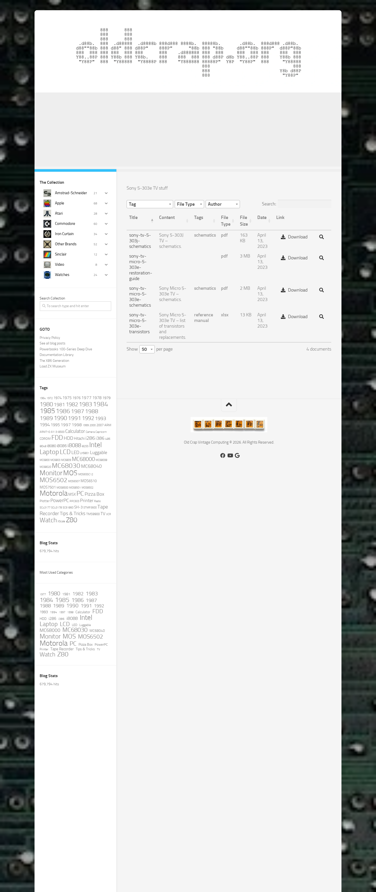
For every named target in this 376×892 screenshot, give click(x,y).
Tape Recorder (62, 649)
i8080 (51, 446)
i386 (100, 438)
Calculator (75, 431)
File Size (244, 221)
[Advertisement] (188, 131)
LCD (65, 452)
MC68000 (83, 459)
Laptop (49, 452)
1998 (77, 424)
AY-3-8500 (57, 432)
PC (80, 493)
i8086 (62, 445)
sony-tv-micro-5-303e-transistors (139, 323)
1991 (74, 418)
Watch (48, 520)
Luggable (98, 452)
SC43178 (56, 507)
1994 (45, 424)
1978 (97, 397)
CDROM (45, 439)
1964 (43, 398)
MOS (70, 473)
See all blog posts (52, 343)
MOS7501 (48, 487)
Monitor (51, 473)
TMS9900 (93, 514)
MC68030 (66, 466)
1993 (100, 418)
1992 (88, 418)
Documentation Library (57, 355)
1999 (86, 425)
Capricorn (101, 432)
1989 (46, 418)
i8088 (74, 445)
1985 (47, 411)
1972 (50, 398)
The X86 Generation (54, 360)
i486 (107, 439)
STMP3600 (90, 507)
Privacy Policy (50, 337)
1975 (67, 397)
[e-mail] (237, 455)
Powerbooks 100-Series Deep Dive (66, 349)
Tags (198, 217)
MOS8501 (75, 487)
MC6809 (66, 460)
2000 (93, 425)
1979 (106, 398)
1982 (72, 404)
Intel (95, 445)
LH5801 (84, 453)
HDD (68, 438)
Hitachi (79, 438)
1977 (86, 397)
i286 (90, 438)
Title (133, 217)
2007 (100, 425)
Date (262, 217)
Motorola (54, 493)
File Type (225, 221)
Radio (97, 501)
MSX (72, 494)
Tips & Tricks (72, 513)
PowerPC (59, 500)
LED (75, 452)
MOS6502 (53, 480)
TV (103, 513)
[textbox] (134, 204)
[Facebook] (222, 455)
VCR (108, 514)
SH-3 (78, 507)
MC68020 (45, 467)
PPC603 (74, 501)
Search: (269, 204)
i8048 (43, 446)
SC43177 (45, 507)
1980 (46, 404)
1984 (100, 404)
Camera (90, 432)
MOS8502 (87, 487)
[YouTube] (230, 455)
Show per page (150, 349)
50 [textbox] (144, 349)
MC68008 (101, 460)
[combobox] (150, 204)
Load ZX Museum (53, 366)
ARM (107, 425)
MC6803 (55, 460)
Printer (86, 500)
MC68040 (91, 466)
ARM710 (45, 432)
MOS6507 (74, 481)
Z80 (71, 520)
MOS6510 (89, 481)
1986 (63, 411)
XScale (61, 521)
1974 (57, 398)
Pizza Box (94, 494)
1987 (77, 411)
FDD (57, 437)
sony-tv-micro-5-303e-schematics (140, 296)
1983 (85, 404)
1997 (66, 424)
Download (297, 237)
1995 (55, 424)
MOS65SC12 (85, 474)
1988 (91, 411)
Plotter (45, 501)
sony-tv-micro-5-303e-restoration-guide (140, 267)
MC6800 (45, 460)
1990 (60, 418)
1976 (76, 398)
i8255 (85, 446)
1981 (59, 405)
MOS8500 (62, 487)
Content (167, 217)
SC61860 (68, 507)
